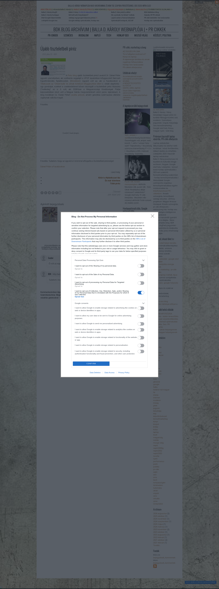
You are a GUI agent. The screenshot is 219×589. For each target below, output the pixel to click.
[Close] (153, 216)
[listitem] (109, 260)
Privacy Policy (123, 373)
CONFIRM (91, 364)
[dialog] (109, 294)
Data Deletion (95, 373)
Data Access (109, 373)
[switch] (141, 266)
